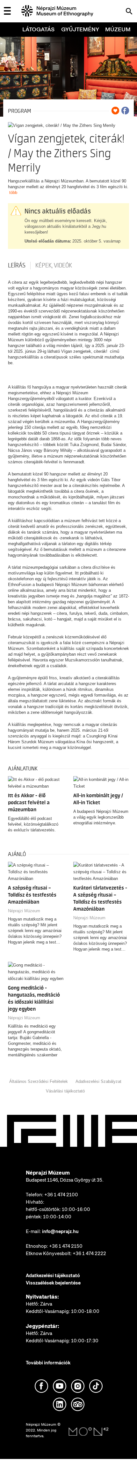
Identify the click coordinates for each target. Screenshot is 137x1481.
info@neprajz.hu (60, 1231)
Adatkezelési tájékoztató (53, 1275)
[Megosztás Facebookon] (125, 110)
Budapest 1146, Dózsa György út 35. (65, 1180)
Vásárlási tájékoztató (65, 1091)
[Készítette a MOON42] (88, 1432)
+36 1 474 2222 (89, 1253)
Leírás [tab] (16, 265)
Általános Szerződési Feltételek (38, 1081)
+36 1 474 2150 (66, 1246)
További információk (48, 1363)
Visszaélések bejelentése (53, 1283)
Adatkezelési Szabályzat (98, 1081)
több (13, 192)
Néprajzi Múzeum (24, 910)
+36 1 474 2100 (61, 1195)
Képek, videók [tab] (53, 265)
